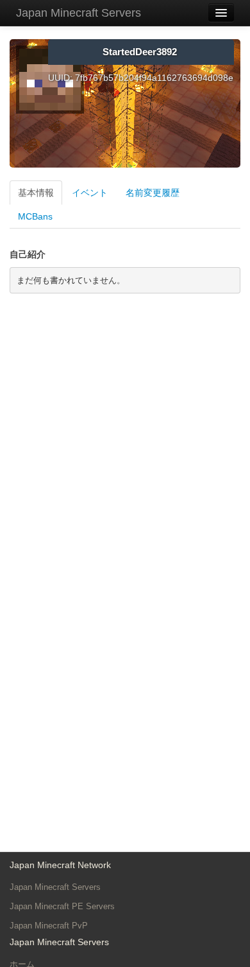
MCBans (35, 216)
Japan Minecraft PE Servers (62, 906)
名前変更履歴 (152, 192)
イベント (90, 192)
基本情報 (36, 192)
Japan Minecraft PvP (49, 925)
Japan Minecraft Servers (78, 12)
